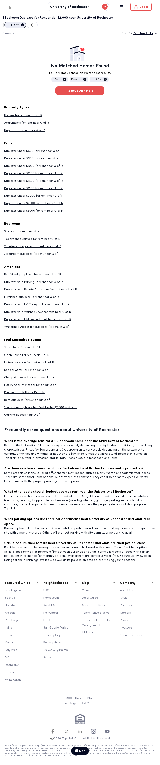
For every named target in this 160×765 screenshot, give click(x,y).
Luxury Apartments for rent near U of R (31, 385)
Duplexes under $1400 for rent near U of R (33, 181)
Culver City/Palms (55, 650)
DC (7, 657)
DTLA (46, 620)
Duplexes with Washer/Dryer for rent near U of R (37, 312)
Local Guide (90, 597)
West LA (49, 605)
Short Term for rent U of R (22, 347)
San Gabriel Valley (55, 627)
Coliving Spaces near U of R (23, 415)
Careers (125, 612)
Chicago (10, 642)
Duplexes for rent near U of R (24, 130)
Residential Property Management (96, 622)
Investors (126, 627)
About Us (126, 590)
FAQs (123, 597)
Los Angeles (13, 590)
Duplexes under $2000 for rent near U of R (33, 195)
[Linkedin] (80, 731)
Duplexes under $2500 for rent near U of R (33, 203)
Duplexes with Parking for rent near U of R (33, 282)
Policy (124, 620)
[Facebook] (52, 731)
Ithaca (9, 672)
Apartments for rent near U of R (26, 122)
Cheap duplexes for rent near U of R (29, 377)
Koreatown (51, 597)
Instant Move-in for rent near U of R (29, 362)
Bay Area (11, 650)
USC (46, 590)
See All (47, 657)
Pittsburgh (12, 620)
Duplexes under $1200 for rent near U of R (33, 173)
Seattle (10, 597)
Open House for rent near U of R (26, 355)
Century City (51, 635)
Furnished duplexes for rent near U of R (31, 297)
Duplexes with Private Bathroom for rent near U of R (40, 289)
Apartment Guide (94, 605)
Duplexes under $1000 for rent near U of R (33, 166)
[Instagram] (93, 731)
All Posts (88, 632)
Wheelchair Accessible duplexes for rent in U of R (38, 327)
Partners (126, 605)
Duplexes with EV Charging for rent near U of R (36, 304)
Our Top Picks (143, 33)
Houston (11, 605)
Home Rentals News (95, 612)
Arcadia (10, 612)
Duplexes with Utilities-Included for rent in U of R (37, 319)
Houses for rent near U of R (23, 115)
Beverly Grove (52, 642)
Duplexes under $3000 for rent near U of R (33, 210)
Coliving (87, 590)
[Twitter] (66, 731)
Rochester (12, 665)
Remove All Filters (80, 91)
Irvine (8, 627)
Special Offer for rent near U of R (27, 370)
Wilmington (13, 680)
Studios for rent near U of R (23, 231)
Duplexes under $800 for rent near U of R (33, 151)
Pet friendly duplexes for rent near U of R (32, 274)
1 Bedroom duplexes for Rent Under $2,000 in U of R (40, 407)
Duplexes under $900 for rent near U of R (33, 158)
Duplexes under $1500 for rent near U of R (33, 188)
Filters (17, 25)
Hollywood (50, 612)
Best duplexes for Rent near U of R (28, 400)
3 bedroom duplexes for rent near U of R (32, 254)
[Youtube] (107, 731)
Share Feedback (131, 635)
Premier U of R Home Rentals (24, 392)
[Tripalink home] (10, 6)
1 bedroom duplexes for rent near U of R (32, 239)
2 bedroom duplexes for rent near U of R (32, 246)
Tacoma (10, 635)
